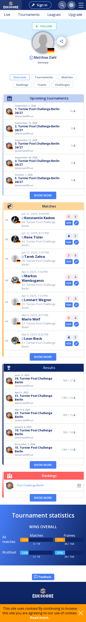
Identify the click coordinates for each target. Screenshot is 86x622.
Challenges (62, 85)
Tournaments (29, 14)
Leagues (54, 14)
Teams (41, 85)
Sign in (42, 5)
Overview (19, 77)
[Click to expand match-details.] (76, 222)
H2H (68, 222)
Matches (67, 77)
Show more (43, 195)
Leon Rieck (33, 338)
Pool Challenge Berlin (30, 485)
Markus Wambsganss (33, 278)
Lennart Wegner (38, 300)
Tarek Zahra (34, 256)
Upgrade (75, 14)
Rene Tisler (33, 237)
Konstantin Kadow (39, 218)
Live (7, 14)
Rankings (22, 85)
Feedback (45, 577)
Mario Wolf (31, 319)
